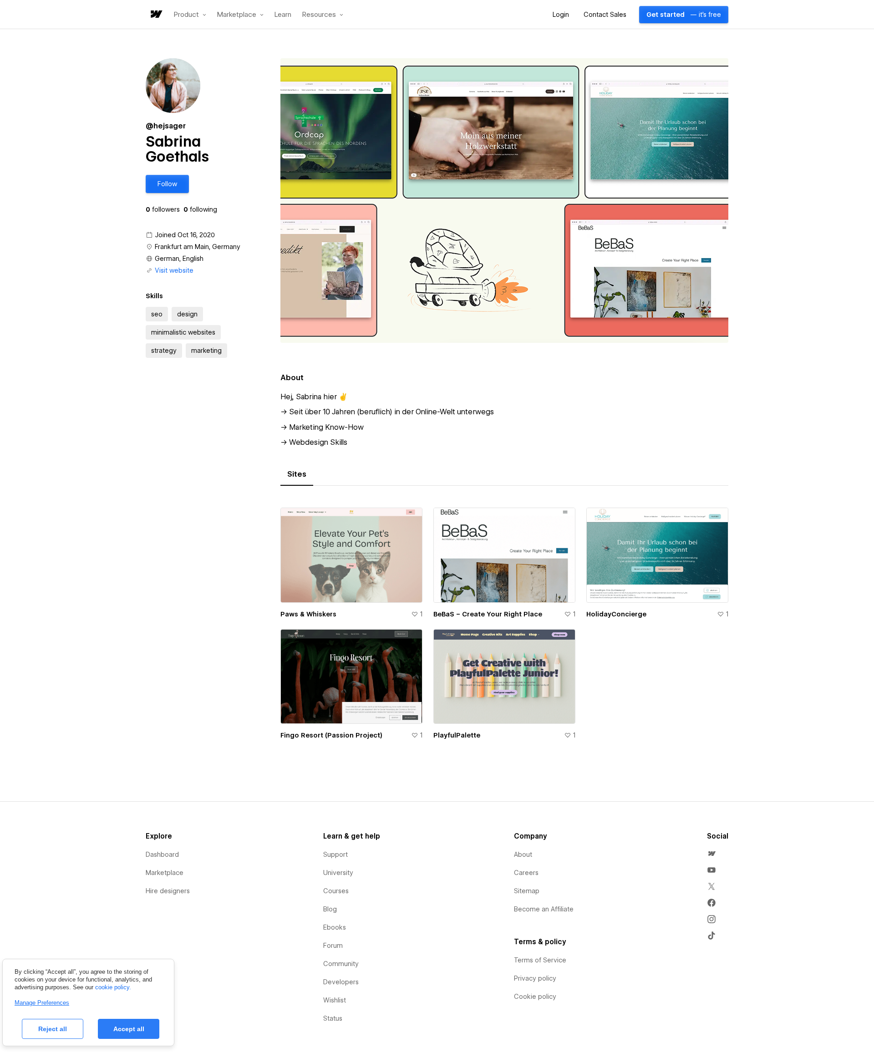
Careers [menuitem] (526, 872)
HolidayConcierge (616, 614)
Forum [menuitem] (333, 945)
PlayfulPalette (456, 735)
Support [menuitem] (335, 854)
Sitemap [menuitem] (526, 891)
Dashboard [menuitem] (162, 854)
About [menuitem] (523, 854)
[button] (190, 14)
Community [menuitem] (341, 963)
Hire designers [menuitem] (168, 891)
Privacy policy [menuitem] (535, 978)
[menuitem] (711, 853)
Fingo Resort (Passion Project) (331, 735)
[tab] (296, 474)
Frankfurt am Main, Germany (197, 246)
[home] (155, 15)
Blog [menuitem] (330, 909)
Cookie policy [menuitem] (535, 996)
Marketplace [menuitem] (164, 872)
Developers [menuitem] (341, 982)
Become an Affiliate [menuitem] (544, 909)
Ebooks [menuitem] (334, 927)
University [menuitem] (338, 872)
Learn (282, 15)
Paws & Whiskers (308, 614)
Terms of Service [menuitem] (540, 960)
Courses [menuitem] (336, 891)
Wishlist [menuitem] (334, 1000)
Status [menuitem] (332, 1018)
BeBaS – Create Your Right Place (487, 614)
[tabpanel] (504, 629)
